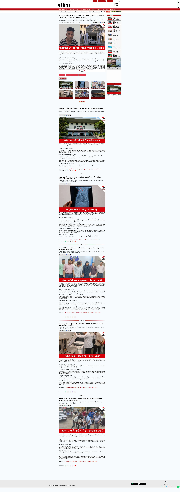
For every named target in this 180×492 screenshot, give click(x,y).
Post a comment (82, 101)
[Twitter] (178, 4)
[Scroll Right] (99, 11)
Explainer (66, 11)
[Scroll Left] (59, 11)
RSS (17, 483)
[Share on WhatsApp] (178, 487)
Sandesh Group (32, 483)
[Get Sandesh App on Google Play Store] (134, 483)
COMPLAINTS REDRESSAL (50, 483)
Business (88, 9)
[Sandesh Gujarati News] (65, 5)
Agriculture (82, 11)
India (81, 9)
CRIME (103, 9)
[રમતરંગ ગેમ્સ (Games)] (102, 12)
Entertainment (112, 9)
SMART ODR (57, 483)
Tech (86, 11)
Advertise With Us (12, 483)
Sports (99, 9)
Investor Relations (4, 483)
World (93, 9)
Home (60, 9)
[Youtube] (178, 7)
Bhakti (117, 9)
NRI (93, 11)
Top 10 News (110, 15)
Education (71, 11)
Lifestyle (106, 9)
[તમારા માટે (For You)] (104, 12)
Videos (62, 11)
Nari (90, 11)
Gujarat (63, 9)
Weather (76, 9)
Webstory (84, 9)
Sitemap (20, 483)
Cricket (96, 9)
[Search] (119, 1)
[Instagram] (178, 5)
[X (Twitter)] (102, 22)
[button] (77, 9)
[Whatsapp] (161, 486)
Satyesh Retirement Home (41, 483)
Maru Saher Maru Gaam (70, 9)
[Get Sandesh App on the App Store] (142, 483)
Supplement (101, 1)
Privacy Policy (26, 483)
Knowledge (76, 11)
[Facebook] (178, 2)
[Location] (117, 1)
